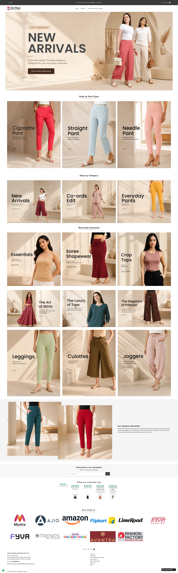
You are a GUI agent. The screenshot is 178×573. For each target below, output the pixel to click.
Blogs (91, 564)
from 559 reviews (64, 485)
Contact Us (93, 555)
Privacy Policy (93, 559)
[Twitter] (88, 549)
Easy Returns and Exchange (95, 8)
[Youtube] (94, 549)
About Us (92, 553)
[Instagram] (85, 549)
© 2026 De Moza (11, 571)
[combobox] (34, 2)
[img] (63, 484)
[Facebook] (83, 549)
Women (83, 8)
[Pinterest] (91, 549)
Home (76, 8)
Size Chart (92, 562)
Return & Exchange (95, 561)
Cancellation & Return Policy (97, 557)
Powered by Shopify (22, 571)
